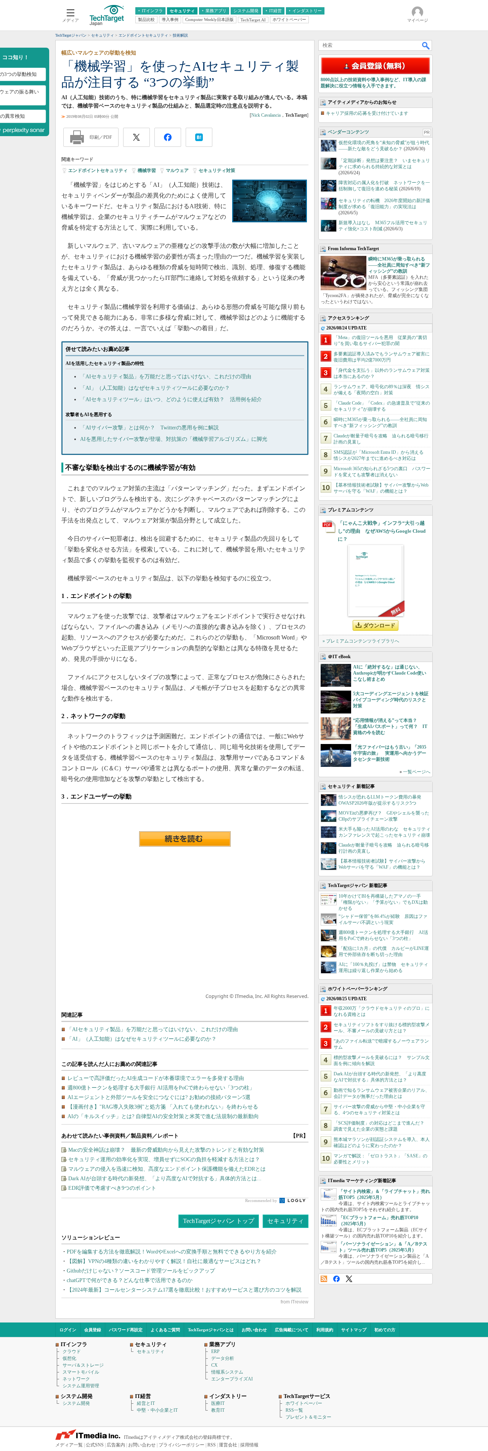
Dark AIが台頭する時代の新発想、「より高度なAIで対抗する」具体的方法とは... (165, 1178)
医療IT (218, 1403)
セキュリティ (285, 1221)
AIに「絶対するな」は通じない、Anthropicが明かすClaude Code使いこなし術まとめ (389, 673)
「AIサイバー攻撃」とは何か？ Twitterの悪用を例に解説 (149, 428)
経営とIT (146, 1403)
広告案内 (116, 1445)
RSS (324, 1279)
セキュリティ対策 (217, 170)
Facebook (336, 1279)
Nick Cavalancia (266, 115)
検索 (426, 45)
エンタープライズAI (232, 1379)
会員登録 (92, 1329)
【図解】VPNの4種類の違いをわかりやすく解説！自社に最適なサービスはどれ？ (164, 1261)
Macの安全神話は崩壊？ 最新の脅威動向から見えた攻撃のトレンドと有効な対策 (166, 1150)
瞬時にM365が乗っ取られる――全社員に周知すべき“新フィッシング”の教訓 (399, 265)
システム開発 (76, 1403)
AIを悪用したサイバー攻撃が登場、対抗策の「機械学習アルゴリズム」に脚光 (173, 439)
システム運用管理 (81, 1385)
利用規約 (324, 1329)
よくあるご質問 (165, 1329)
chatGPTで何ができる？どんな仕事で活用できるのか (130, 1280)
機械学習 (147, 170)
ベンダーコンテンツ (348, 132)
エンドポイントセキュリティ (98, 170)
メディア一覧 (69, 1445)
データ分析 (222, 1358)
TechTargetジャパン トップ (218, 1221)
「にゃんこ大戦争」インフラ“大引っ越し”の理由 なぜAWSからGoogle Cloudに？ (381, 531)
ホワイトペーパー (304, 1403)
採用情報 (249, 1445)
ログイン (67, 1329)
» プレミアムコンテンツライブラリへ (361, 641)
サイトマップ (353, 1329)
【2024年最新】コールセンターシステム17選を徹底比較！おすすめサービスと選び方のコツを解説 (184, 1290)
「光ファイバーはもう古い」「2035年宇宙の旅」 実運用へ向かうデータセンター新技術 (389, 753)
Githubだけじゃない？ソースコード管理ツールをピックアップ (141, 1271)
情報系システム (227, 1372)
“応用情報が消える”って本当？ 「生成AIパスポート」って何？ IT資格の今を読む (390, 726)
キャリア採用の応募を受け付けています (367, 113)
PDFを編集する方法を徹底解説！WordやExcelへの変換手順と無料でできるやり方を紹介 (172, 1252)
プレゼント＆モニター (308, 1417)
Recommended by (261, 1200)
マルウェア (177, 170)
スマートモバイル (81, 1372)
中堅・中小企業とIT (157, 1410)
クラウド (72, 1351)
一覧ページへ (416, 772)
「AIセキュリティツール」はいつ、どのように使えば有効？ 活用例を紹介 (171, 399)
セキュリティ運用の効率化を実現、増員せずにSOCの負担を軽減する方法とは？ (164, 1159)
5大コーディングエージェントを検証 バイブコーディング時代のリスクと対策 (393, 700)
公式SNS (95, 1445)
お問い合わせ (254, 1329)
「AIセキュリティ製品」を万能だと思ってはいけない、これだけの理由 (165, 376)
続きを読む (185, 839)
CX (214, 1365)
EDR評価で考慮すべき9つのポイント (112, 1188)
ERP (215, 1351)
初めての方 (384, 1329)
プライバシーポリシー (181, 1445)
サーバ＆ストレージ (83, 1365)
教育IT (218, 1410)
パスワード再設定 (126, 1329)
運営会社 (228, 1445)
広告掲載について (291, 1329)
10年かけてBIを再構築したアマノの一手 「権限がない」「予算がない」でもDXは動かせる (383, 902)
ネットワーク (76, 1379)
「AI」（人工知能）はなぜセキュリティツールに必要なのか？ (155, 388)
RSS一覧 (294, 1410)
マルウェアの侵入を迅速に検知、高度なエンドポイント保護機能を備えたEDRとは (167, 1169)
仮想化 (69, 1358)
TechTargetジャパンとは (211, 1329)
